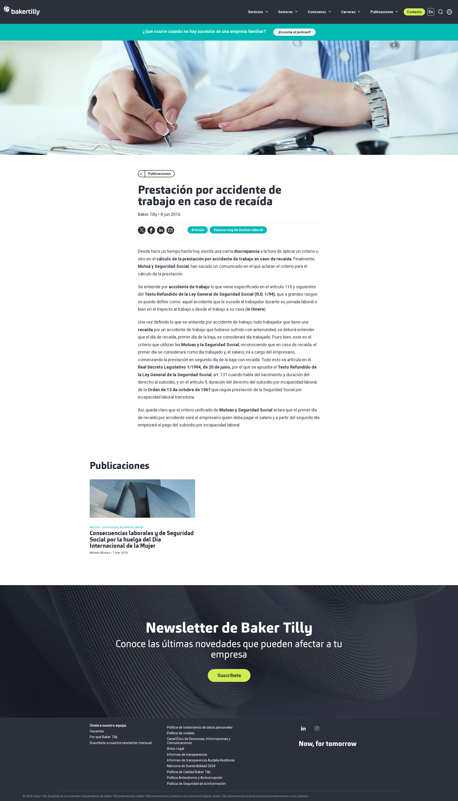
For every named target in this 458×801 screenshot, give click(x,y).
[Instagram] (317, 728)
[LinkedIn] (303, 728)
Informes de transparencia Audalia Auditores (201, 760)
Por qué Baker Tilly (104, 737)
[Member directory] (449, 12)
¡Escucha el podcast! (294, 32)
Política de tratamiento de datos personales (200, 727)
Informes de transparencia (187, 754)
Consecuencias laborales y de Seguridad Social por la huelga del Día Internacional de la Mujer (142, 540)
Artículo (197, 230)
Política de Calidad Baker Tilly (189, 772)
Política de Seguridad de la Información (196, 784)
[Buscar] (440, 12)
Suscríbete (229, 675)
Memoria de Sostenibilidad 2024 (191, 766)
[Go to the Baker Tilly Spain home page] (22, 12)
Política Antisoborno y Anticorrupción (195, 778)
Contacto (414, 12)
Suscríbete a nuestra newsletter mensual (121, 743)
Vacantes (97, 731)
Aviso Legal (175, 748)
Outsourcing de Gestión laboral (238, 230)
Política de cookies (181, 733)
